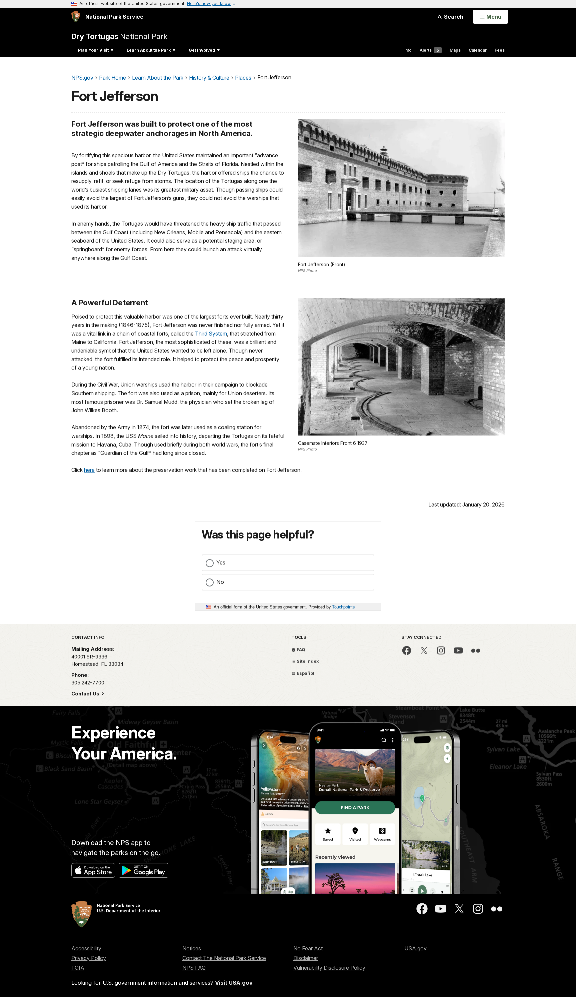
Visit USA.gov (234, 982)
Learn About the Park (149, 50)
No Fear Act (308, 948)
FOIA (77, 967)
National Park (119, 36)
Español (305, 673)
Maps (455, 50)
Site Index (307, 661)
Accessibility (86, 948)
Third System (211, 333)
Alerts (429, 50)
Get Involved (202, 50)
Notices (191, 948)
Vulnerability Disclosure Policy (329, 967)
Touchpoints (343, 606)
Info (408, 50)
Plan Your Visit (93, 50)
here (89, 470)
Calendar (478, 50)
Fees (500, 50)
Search (453, 16)
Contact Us (86, 693)
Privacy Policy (88, 958)
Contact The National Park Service (224, 958)
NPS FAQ (194, 967)
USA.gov (415, 948)
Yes (220, 562)
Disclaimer (305, 958)
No (220, 581)
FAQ (300, 649)
